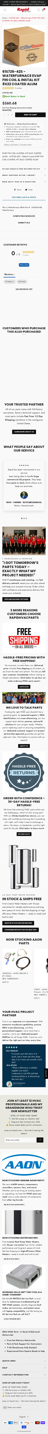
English (23, 1416)
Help (4, 1368)
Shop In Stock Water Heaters (18, 923)
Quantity (7, 110)
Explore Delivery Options (16, 599)
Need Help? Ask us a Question (19, 182)
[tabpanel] (24, 296)
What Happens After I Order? (19, 175)
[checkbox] (22, 282)
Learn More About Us (24, 432)
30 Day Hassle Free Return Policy (21, 169)
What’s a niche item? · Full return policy (18, 144)
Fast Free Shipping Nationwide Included (17, 108)
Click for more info (12, 1319)
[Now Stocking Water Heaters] (24, 1222)
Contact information (15, 1374)
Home (4, 18)
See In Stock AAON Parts (14, 1205)
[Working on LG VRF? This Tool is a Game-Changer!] (24, 1277)
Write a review (24, 265)
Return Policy (24, 834)
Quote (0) (46, 1073)
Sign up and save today (16, 1383)
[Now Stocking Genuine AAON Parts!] (24, 1165)
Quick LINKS (9, 1361)
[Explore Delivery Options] (24, 541)
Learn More (24, 687)
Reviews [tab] (9, 274)
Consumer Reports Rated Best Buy (21, 930)
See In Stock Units (11, 1259)
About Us (24, 746)
